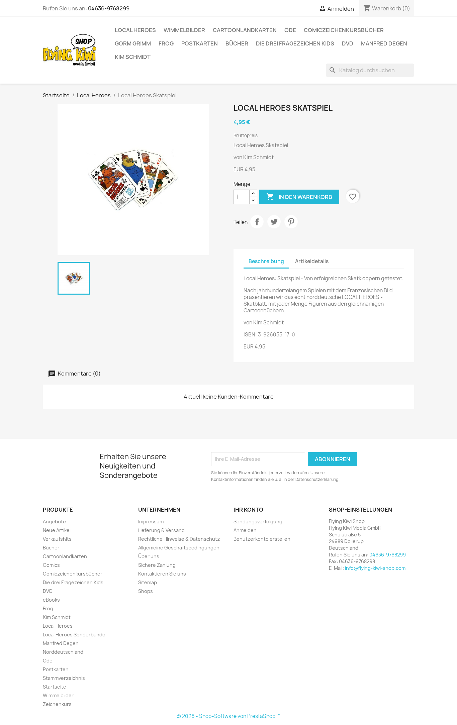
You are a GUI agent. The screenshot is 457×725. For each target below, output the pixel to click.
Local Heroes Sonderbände (74, 634)
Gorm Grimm (133, 43)
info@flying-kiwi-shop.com (375, 568)
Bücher (236, 43)
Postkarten (199, 43)
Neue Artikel (57, 530)
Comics (51, 565)
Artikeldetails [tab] (312, 261)
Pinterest (291, 221)
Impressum (151, 521)
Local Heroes (135, 30)
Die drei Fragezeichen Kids (295, 43)
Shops (145, 591)
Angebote (54, 521)
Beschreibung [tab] (266, 261)
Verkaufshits (57, 539)
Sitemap (147, 582)
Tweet (274, 221)
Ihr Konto (248, 509)
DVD (347, 43)
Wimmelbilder (184, 30)
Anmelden (245, 530)
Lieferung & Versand (161, 530)
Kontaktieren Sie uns (162, 574)
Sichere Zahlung (157, 565)
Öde (290, 30)
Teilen (257, 221)
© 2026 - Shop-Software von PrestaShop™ (228, 716)
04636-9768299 (108, 8)
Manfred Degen (384, 43)
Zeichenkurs (57, 704)
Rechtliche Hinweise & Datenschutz (179, 539)
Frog (166, 43)
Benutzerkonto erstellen (262, 539)
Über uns (148, 556)
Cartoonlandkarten (245, 30)
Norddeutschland (63, 652)
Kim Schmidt (133, 57)
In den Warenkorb (299, 197)
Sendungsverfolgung (258, 521)
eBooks (51, 600)
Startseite (54, 687)
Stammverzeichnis (64, 678)
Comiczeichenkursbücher (344, 30)
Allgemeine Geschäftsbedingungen (178, 547)
